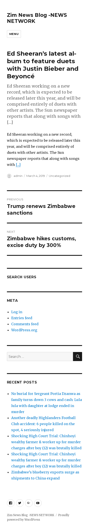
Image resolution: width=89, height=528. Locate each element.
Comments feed (24, 324)
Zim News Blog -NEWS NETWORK (30, 515)
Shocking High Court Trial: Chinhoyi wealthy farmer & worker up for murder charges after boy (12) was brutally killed (46, 442)
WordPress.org (24, 330)
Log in (16, 312)
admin (18, 176)
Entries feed (21, 318)
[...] (18, 164)
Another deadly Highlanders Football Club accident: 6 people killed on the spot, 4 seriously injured (43, 424)
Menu (14, 34)
